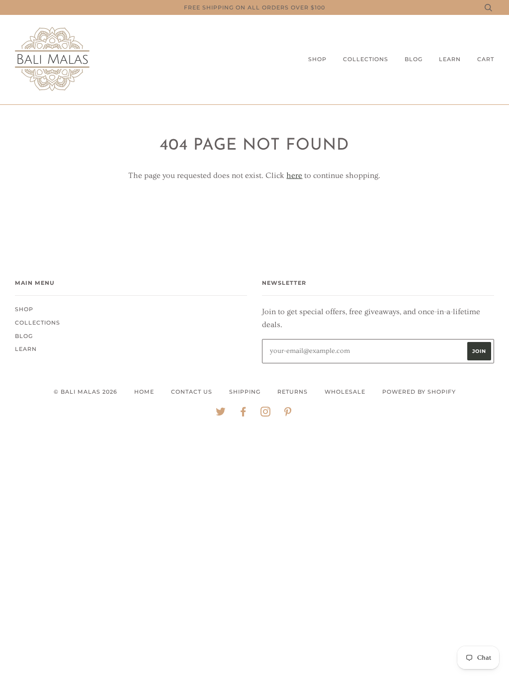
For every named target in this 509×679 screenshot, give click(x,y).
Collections (365, 59)
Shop (317, 59)
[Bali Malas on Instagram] (265, 413)
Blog (414, 59)
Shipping (244, 391)
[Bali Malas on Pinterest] (288, 413)
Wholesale (345, 391)
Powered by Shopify (419, 391)
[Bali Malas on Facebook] (243, 413)
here (294, 175)
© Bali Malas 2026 (85, 391)
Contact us (191, 391)
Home (144, 391)
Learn (450, 59)
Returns (292, 391)
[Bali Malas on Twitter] (221, 413)
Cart (485, 59)
